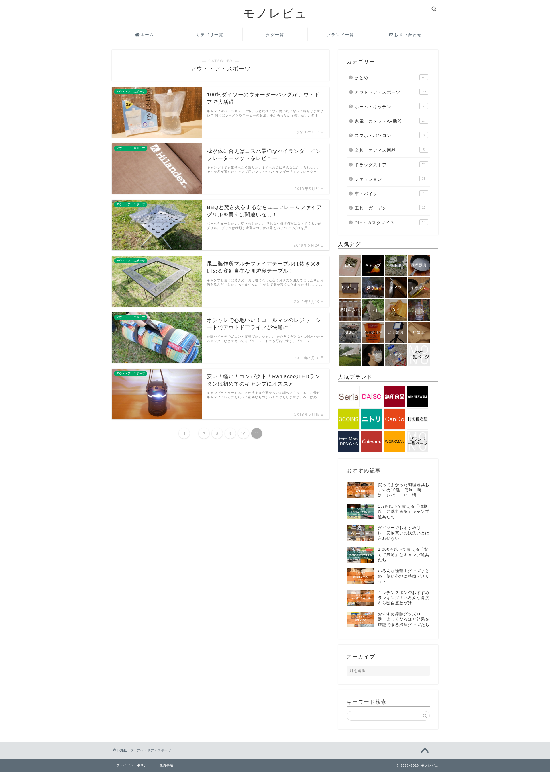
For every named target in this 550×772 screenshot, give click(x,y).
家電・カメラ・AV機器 (390, 121)
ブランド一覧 (340, 34)
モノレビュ (275, 13)
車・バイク (390, 193)
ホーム (147, 34)
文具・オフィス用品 (390, 150)
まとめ (390, 77)
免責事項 (166, 765)
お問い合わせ (408, 34)
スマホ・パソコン (390, 135)
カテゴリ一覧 (209, 34)
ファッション (390, 179)
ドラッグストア (390, 164)
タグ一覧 (275, 34)
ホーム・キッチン (390, 106)
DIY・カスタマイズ (390, 222)
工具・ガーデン (390, 208)
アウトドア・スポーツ (390, 92)
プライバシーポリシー (133, 765)
